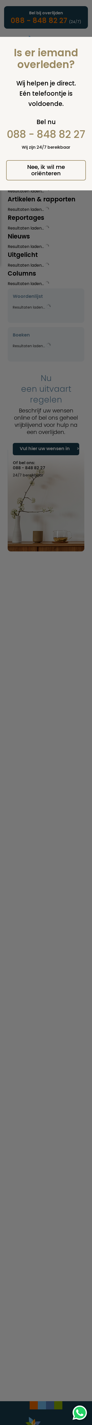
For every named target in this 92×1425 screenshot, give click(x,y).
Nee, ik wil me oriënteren (46, 170)
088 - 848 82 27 (46, 134)
